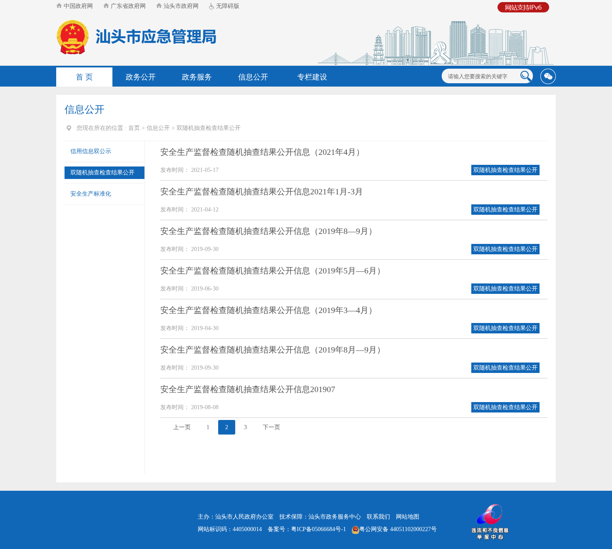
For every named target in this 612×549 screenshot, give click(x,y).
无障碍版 (226, 6)
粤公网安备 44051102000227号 (398, 529)
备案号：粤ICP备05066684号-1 (307, 529)
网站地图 (407, 517)
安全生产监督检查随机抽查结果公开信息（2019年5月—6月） (272, 270)
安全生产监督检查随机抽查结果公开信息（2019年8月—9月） (272, 349)
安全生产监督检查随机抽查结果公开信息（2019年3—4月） (268, 310)
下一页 (271, 427)
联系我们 (378, 517)
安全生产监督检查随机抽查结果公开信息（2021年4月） (262, 152)
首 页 (84, 77)
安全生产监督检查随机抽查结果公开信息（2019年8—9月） (268, 231)
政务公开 (141, 77)
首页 (134, 128)
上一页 (182, 427)
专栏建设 (312, 77)
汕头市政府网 (180, 6)
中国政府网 (77, 6)
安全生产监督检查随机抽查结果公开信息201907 (247, 389)
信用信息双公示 (90, 151)
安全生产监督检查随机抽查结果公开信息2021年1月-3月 (261, 191)
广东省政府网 (127, 6)
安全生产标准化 (90, 194)
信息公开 (253, 77)
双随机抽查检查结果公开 (209, 128)
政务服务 (197, 77)
